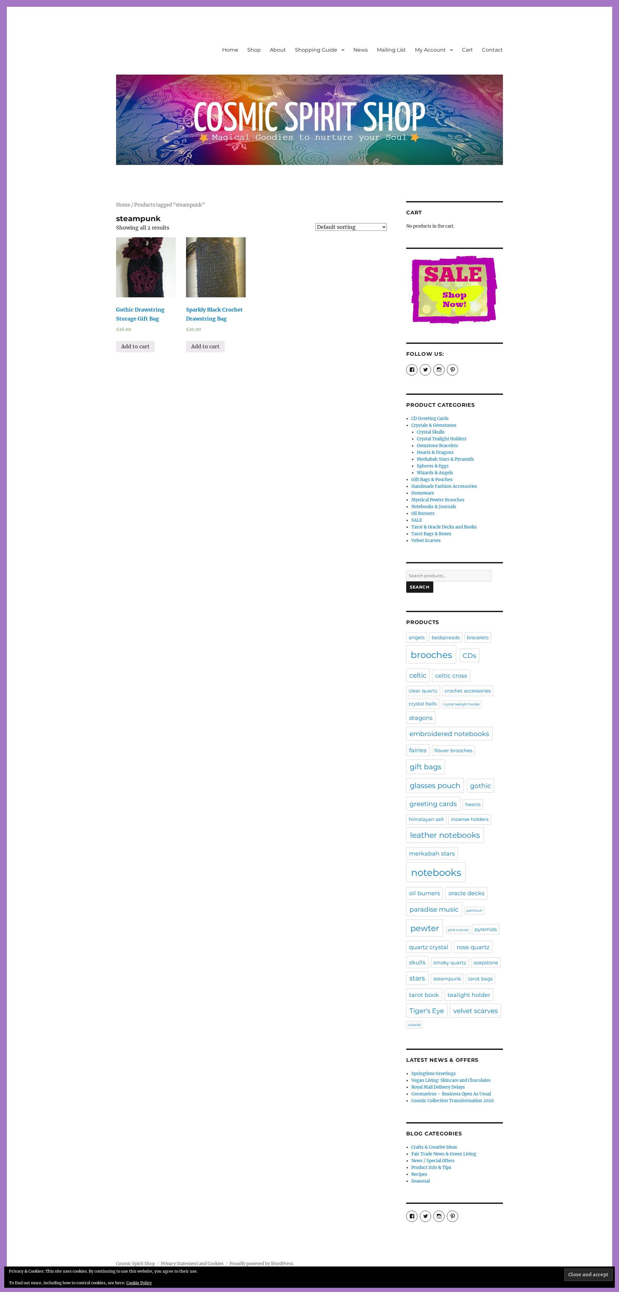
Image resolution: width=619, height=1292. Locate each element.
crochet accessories (468, 691)
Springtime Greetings (433, 1073)
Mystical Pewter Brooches (438, 500)
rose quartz (473, 947)
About (278, 50)
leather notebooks (445, 835)
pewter (424, 928)
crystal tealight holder (461, 704)
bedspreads (446, 638)
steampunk (447, 979)
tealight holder (468, 994)
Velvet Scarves (426, 540)
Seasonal (420, 1181)
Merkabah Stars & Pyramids (445, 459)
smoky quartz (449, 963)
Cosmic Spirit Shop (135, 1263)
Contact (492, 50)
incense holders (469, 819)
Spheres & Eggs (433, 466)
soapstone (486, 963)
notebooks (436, 872)
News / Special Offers (433, 1161)
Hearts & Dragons (435, 452)
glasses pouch (435, 785)
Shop (254, 50)
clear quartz (423, 691)
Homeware (422, 493)
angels (417, 638)
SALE (416, 520)
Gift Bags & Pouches (432, 479)
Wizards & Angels (435, 473)
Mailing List (391, 50)
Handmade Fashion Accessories (444, 486)
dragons (421, 717)
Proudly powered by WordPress (261, 1263)
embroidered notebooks (449, 734)
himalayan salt (426, 819)
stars (417, 978)
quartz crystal (428, 947)
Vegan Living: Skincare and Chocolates (451, 1080)
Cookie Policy (139, 1282)
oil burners (424, 893)
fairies (418, 750)
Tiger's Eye (426, 1011)
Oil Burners (423, 513)
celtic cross (451, 675)
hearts (472, 804)
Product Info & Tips (431, 1167)
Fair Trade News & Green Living (443, 1154)
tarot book (424, 994)
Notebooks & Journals (433, 506)
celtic (417, 675)
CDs (469, 655)
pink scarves (458, 930)
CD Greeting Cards (430, 418)
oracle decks (466, 893)
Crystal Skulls (431, 432)
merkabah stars (432, 853)
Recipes (419, 1174)
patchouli (474, 910)
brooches (431, 654)
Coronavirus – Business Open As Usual (451, 1094)
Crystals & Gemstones (434, 425)
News (360, 50)
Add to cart (135, 346)
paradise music (433, 909)
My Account (430, 50)
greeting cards (433, 804)
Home (230, 50)
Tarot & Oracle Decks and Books (444, 527)
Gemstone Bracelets (437, 445)
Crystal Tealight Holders (442, 439)
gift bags (425, 767)
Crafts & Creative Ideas (434, 1147)
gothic (480, 786)
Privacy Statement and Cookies (192, 1263)
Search (420, 587)
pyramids (486, 929)
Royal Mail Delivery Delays (438, 1087)
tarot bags (480, 979)
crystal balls (423, 704)
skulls (417, 962)
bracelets (477, 638)
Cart (467, 50)
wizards (414, 1025)
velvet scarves (475, 1011)
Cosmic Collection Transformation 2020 (452, 1100)
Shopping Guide (316, 50)
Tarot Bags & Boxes (431, 534)
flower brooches (453, 751)
